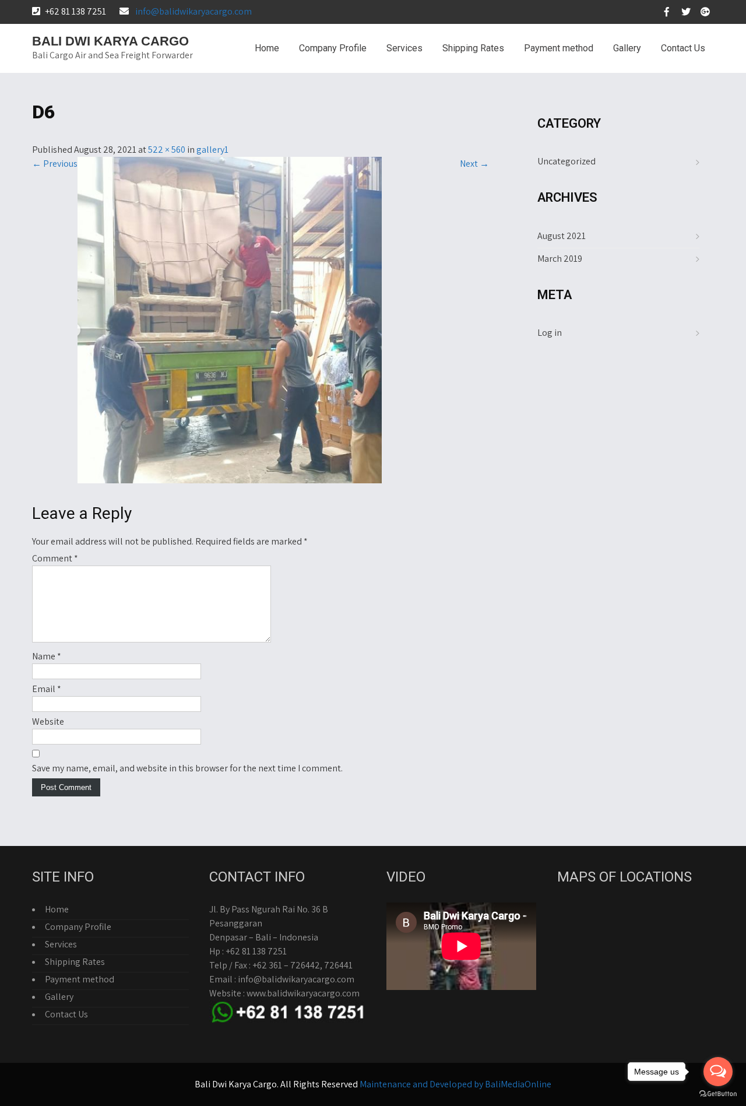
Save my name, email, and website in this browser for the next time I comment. (187, 768)
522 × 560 (166, 149)
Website (48, 721)
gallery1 (212, 149)
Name (46, 656)
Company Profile (333, 48)
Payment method (558, 48)
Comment (55, 558)
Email (46, 689)
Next (474, 163)
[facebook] (666, 11)
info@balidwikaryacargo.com (193, 11)
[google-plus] (705, 11)
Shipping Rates (473, 48)
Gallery (627, 48)
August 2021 (561, 236)
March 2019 (559, 258)
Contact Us (683, 48)
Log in (549, 332)
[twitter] (686, 11)
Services (404, 48)
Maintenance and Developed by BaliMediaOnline (455, 1084)
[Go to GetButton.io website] (718, 1094)
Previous (55, 163)
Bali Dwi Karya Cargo (110, 41)
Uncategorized (566, 161)
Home (267, 48)
